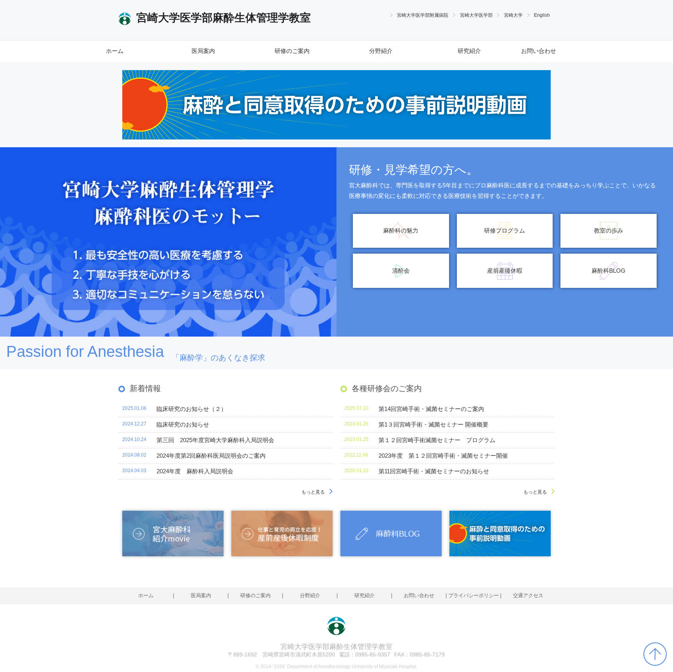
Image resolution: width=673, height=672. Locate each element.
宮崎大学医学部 (476, 15)
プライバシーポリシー (473, 595)
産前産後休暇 (504, 271)
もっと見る (313, 491)
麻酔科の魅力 (400, 231)
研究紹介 (469, 51)
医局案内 (203, 51)
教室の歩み (608, 231)
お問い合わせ (538, 51)
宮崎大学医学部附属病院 (422, 15)
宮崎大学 (513, 15)
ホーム (114, 51)
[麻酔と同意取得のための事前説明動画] (500, 534)
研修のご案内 (292, 51)
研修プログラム (504, 231)
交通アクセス (528, 595)
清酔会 (401, 271)
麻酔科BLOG (608, 271)
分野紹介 (381, 51)
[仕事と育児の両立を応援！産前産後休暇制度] (282, 534)
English (542, 15)
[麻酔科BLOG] (391, 534)
